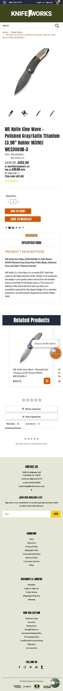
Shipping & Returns (31, 596)
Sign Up (49, 2)
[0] (55, 2)
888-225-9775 (15, 2)
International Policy (31, 554)
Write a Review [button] (33, 409)
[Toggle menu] (4, 4)
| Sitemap (39, 681)
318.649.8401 (34, 482)
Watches (32, 644)
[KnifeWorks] (31, 13)
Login (38, 2)
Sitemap (31, 599)
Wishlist (31, 585)
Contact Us (31, 466)
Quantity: (11, 195)
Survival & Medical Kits (32, 633)
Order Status (31, 592)
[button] (18, 170)
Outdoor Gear (31, 618)
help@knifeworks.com (34, 486)
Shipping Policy (31, 550)
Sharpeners (31, 626)
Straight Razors (31, 629)
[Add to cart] (47, 381)
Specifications (31, 242)
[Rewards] (55, 683)
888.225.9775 (36, 479)
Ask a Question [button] (33, 416)
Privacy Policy (31, 546)
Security (31, 622)
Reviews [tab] (10, 423)
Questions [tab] (31, 423)
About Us (31, 543)
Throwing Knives (31, 637)
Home (5, 32)
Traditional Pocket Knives (31, 640)
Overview (31, 235)
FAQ (32, 539)
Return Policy (32, 557)
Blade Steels (16, 32)
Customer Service (31, 561)
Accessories (31, 648)
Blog (31, 565)
